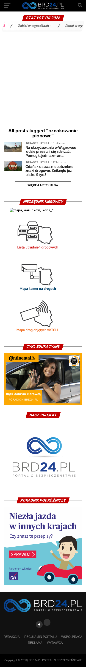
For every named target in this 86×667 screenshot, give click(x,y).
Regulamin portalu (40, 637)
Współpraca (71, 637)
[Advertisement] (43, 78)
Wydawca (55, 642)
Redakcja (12, 637)
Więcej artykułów (43, 185)
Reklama (35, 642)
